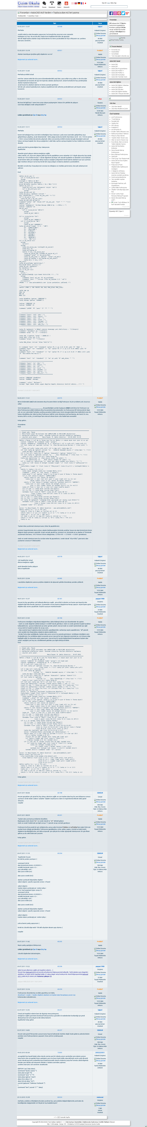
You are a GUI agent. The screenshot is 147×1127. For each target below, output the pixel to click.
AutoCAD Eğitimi (117, 87)
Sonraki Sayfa (65, 1117)
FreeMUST (115, 127)
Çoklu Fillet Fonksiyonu (119, 187)
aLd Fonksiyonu (116, 117)
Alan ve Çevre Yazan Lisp (119, 140)
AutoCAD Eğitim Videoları (120, 85)
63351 (60, 50)
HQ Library (115, 125)
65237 (60, 1030)
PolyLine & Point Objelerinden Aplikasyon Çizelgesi (119, 167)
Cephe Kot (114, 123)
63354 (60, 127)
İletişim (112, 1122)
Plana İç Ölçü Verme (118, 136)
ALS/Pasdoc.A (116, 129)
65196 (60, 618)
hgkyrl (100, 26)
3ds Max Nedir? (116, 106)
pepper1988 (100, 599)
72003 (60, 1052)
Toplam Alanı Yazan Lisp (119, 138)
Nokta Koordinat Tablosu (120, 134)
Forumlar (24, 12)
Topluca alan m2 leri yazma (66, 12)
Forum (44, 7)
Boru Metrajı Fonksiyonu (119, 154)
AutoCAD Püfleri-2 (117, 73)
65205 (60, 941)
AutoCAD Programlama (119, 68)
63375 (60, 398)
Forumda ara (115, 50)
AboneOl (66, 7)
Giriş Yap (113, 3)
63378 (60, 556)
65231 (60, 1010)
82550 (60, 1097)
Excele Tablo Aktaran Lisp (120, 131)
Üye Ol (104, 3)
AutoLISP (114, 66)
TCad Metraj (115, 119)
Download (52, 7)
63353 (60, 99)
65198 (60, 793)
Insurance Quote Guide (92, 1124)
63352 (60, 71)
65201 (60, 815)
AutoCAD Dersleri (117, 89)
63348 (60, 26)
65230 (60, 989)
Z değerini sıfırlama (117, 171)
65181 (60, 599)
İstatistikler (115, 52)
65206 (60, 966)
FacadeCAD (115, 121)
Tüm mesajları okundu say (120, 56)
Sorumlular (115, 54)
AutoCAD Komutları (118, 75)
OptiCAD (114, 156)
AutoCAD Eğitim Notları (119, 91)
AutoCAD (114, 64)
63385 (60, 578)
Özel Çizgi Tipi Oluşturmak (120, 158)
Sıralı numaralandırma (118, 177)
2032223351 (100, 1052)
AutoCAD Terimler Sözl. (119, 77)
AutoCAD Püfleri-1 (117, 71)
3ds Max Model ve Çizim (119, 108)
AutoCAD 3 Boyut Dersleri (120, 93)
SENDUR (100, 793)
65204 (60, 853)
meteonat (100, 1097)
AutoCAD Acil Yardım (41, 12)
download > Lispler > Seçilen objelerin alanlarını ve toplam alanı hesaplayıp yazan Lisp (46, 995)
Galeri (59, 7)
